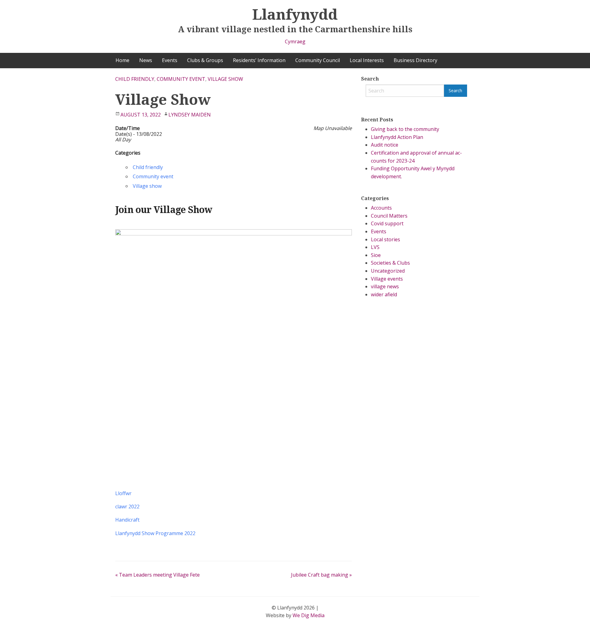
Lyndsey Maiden (189, 114)
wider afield (384, 294)
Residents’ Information (259, 60)
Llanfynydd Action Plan (397, 137)
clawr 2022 (127, 506)
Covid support (387, 223)
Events (169, 60)
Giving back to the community (405, 129)
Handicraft (127, 519)
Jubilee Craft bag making (321, 574)
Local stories (385, 239)
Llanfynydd (295, 14)
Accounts (381, 207)
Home (122, 60)
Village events (387, 278)
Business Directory (415, 60)
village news (385, 286)
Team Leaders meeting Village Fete (157, 574)
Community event (181, 79)
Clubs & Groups (205, 60)
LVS (375, 247)
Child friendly (134, 79)
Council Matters (389, 215)
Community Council (317, 60)
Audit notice (384, 144)
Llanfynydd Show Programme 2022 (155, 533)
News (145, 60)
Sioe (376, 255)
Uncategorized (388, 270)
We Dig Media (308, 615)
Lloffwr (123, 493)
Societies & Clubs (390, 262)
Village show (225, 79)
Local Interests (367, 60)
